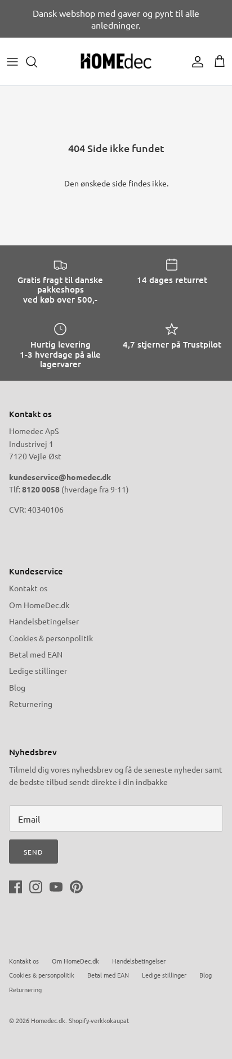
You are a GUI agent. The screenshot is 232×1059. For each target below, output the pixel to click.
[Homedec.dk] (116, 61)
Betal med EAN (36, 654)
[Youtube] (56, 886)
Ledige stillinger (38, 670)
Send (33, 851)
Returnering (30, 704)
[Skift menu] (12, 61)
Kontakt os (28, 588)
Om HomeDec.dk (39, 605)
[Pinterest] (76, 886)
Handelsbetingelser (44, 621)
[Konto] (194, 61)
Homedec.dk (48, 1020)
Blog (17, 687)
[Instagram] (35, 886)
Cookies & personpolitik (51, 638)
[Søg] (37, 61)
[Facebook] (15, 886)
